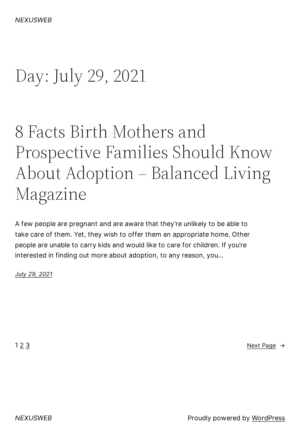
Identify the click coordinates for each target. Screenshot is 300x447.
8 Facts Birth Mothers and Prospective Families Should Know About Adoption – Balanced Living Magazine (144, 162)
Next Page (266, 345)
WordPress (268, 418)
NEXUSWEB (33, 20)
